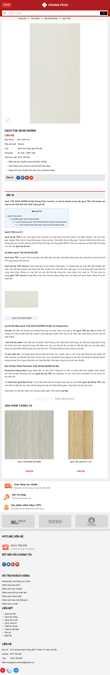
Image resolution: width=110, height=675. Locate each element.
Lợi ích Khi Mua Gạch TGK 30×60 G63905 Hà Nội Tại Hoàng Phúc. (39, 222)
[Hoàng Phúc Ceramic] (55, 5)
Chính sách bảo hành (11, 585)
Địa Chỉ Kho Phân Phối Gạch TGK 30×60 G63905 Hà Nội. (39, 225)
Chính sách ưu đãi (10, 604)
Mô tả (10, 195)
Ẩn (40, 211)
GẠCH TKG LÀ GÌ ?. (14, 216)
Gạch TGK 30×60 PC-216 (81, 462)
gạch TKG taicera (54, 391)
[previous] (5, 442)
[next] (105, 442)
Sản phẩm (35, 18)
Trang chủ (22, 18)
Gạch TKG (66, 18)
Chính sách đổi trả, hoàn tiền (14, 592)
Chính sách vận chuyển (12, 589)
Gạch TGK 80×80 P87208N (29, 462)
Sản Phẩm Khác (51, 18)
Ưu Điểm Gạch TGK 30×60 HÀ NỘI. (24, 219)
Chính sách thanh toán (12, 596)
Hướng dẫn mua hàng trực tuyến (16, 581)
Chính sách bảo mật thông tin (15, 600)
